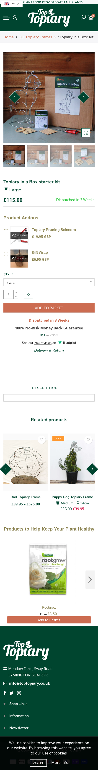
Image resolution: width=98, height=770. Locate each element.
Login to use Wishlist (28, 294)
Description (45, 388)
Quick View (20, 235)
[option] (49, 97)
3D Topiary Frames (36, 36)
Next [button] (83, 97)
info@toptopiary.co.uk (29, 683)
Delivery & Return (49, 350)
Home (8, 36)
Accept (38, 763)
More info (59, 762)
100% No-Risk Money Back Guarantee (49, 328)
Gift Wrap (40, 253)
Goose (13, 282)
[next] (90, 579)
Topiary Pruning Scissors (54, 230)
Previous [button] (14, 97)
